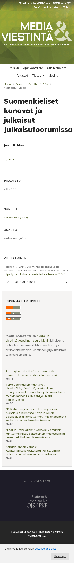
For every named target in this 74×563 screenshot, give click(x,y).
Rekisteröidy (62, 2)
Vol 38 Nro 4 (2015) (38, 84)
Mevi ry (53, 75)
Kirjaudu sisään (48, 7)
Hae (68, 7)
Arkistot (22, 75)
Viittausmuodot (21, 282)
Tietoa (37, 75)
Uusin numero (56, 68)
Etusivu (14, 68)
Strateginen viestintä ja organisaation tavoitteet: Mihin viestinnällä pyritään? (31, 373)
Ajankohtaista (33, 68)
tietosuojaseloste (45, 548)
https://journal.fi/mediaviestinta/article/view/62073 (34, 274)
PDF (11, 159)
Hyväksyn (60, 556)
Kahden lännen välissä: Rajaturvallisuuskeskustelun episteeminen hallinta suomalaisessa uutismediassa (33, 450)
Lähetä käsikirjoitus (36, 2)
